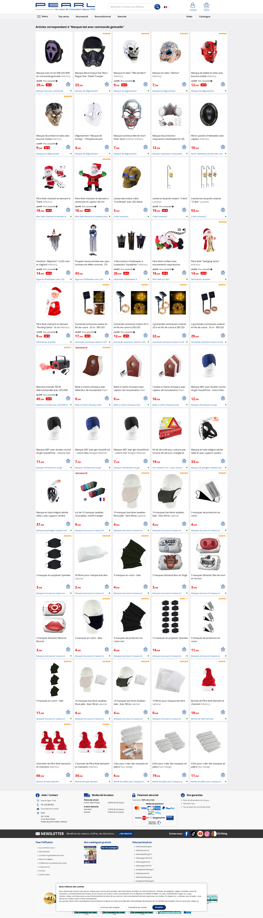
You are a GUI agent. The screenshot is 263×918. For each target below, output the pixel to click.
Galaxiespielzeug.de (144, 846)
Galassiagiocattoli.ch (144, 858)
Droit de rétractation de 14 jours (196, 800)
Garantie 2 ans (189, 803)
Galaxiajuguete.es (143, 862)
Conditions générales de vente (51, 855)
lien (190, 894)
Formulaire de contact (50, 808)
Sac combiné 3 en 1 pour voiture (167, 467)
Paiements (143, 800)
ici (197, 901)
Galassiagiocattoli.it (143, 865)
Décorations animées (200, 279)
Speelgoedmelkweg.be (145, 881)
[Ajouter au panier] (68, 84)
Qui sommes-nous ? (47, 847)
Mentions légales (46, 859)
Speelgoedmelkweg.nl (145, 869)
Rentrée (122, 16)
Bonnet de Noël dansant (202, 718)
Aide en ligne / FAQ (48, 800)
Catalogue (204, 16)
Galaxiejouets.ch (142, 850)
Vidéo (189, 16)
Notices (42, 870)
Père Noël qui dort (160, 279)
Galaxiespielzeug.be (144, 877)
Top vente (63, 16)
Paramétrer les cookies (137, 907)
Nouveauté (82, 16)
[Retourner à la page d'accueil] (65, 7)
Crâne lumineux (121, 216)
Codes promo (44, 867)
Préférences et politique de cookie (53, 863)
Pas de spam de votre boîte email (196, 807)
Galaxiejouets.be (142, 873)
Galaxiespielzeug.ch (144, 854)
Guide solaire (44, 874)
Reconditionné (103, 16)
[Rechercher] (157, 7)
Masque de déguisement (86, 91)
